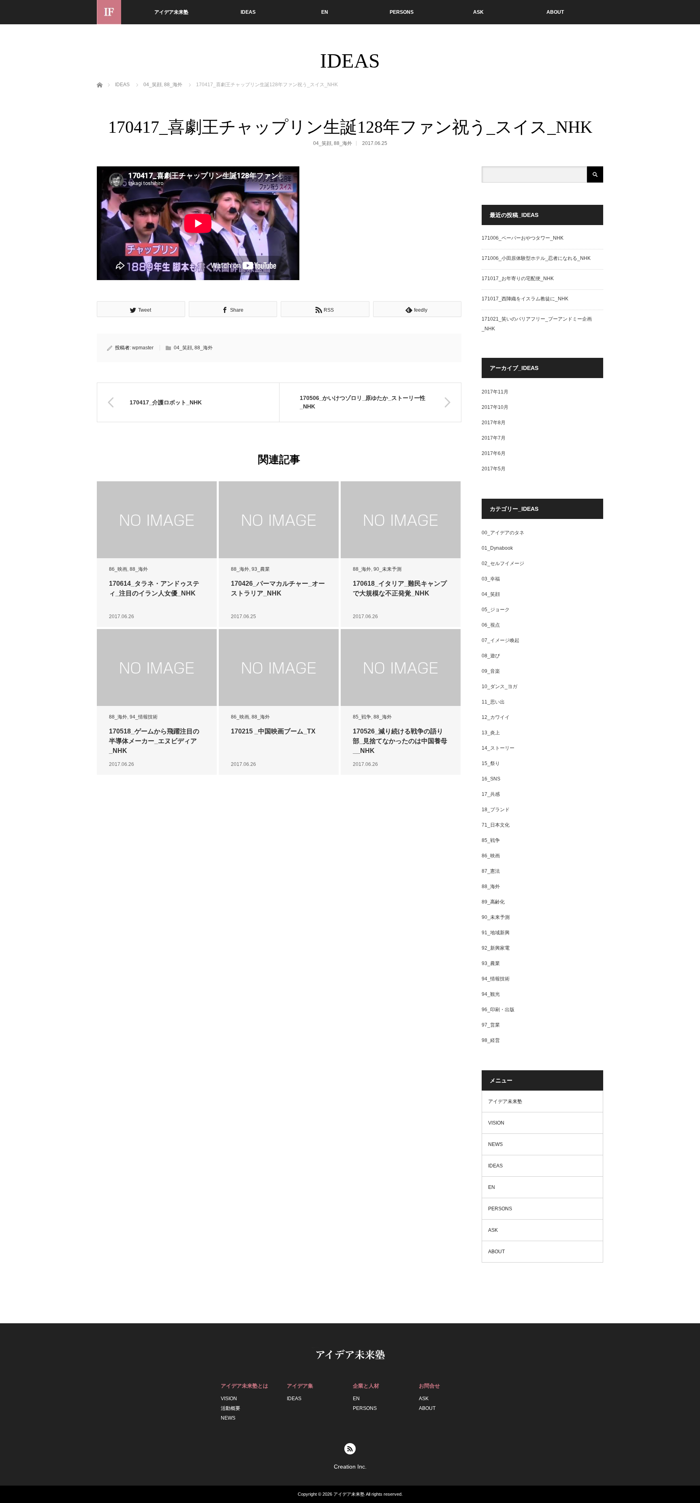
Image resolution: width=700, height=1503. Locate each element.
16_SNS (491, 779)
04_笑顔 (152, 84)
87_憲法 (491, 871)
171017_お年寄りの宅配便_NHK (518, 278)
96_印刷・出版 (498, 1009)
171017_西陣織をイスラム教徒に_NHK (525, 299)
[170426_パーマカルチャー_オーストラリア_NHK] (279, 520)
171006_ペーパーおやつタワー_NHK (522, 238)
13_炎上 (491, 733)
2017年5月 (494, 469)
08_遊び (491, 656)
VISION (496, 1123)
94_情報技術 (144, 717)
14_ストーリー (498, 748)
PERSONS (402, 12)
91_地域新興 (496, 932)
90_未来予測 (387, 569)
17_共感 (491, 794)
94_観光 (491, 994)
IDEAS (248, 12)
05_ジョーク (496, 609)
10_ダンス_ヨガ (499, 686)
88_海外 (173, 84)
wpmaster (143, 348)
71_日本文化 (496, 825)
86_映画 (118, 569)
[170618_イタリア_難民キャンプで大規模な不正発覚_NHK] (401, 520)
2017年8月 (494, 422)
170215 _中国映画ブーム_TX (273, 731)
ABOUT (555, 12)
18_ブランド (496, 809)
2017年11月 (495, 392)
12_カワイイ (496, 717)
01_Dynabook (497, 548)
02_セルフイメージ (503, 563)
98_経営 (491, 1040)
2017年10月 (495, 407)
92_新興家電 (496, 948)
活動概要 (230, 1408)
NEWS (495, 1144)
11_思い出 (493, 702)
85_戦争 (362, 717)
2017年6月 (494, 453)
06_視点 (491, 625)
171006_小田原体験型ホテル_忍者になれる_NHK (536, 258)
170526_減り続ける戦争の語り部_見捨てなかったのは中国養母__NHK (400, 741)
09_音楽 (491, 671)
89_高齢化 (493, 902)
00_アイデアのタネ (503, 533)
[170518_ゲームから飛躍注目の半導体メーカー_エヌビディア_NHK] (157, 667)
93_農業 (261, 569)
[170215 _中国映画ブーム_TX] (279, 667)
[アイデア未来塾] (109, 12)
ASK (478, 12)
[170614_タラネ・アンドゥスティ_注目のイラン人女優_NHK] (157, 520)
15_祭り (491, 763)
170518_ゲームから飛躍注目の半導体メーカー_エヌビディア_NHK (154, 741)
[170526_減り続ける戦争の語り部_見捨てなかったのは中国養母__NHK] (401, 667)
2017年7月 (494, 438)
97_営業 (491, 1025)
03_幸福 (491, 579)
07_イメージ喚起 (500, 640)
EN (324, 12)
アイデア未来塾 (171, 12)
